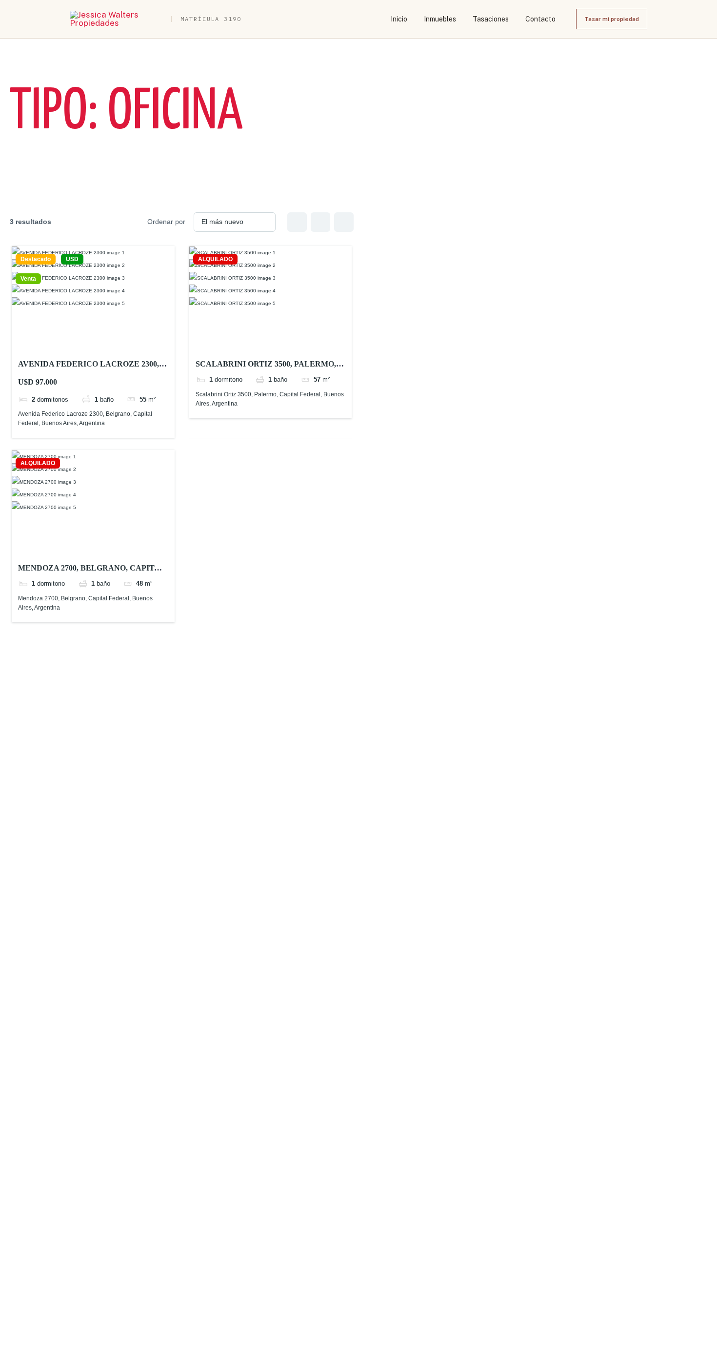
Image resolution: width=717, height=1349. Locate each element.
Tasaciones (491, 19)
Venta (28, 279)
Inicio (399, 19)
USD (72, 259)
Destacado (35, 259)
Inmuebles (440, 19)
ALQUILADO (215, 259)
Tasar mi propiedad (611, 19)
